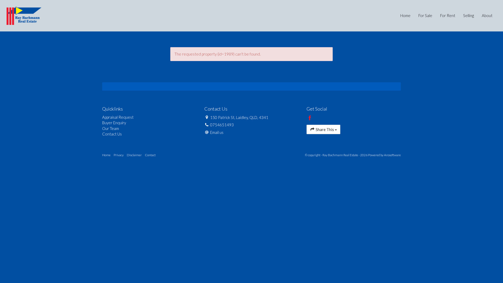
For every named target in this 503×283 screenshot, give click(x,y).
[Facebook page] (310, 118)
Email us (216, 132)
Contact (150, 155)
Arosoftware (392, 155)
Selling (468, 15)
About (487, 15)
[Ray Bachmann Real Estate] (24, 15)
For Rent (447, 15)
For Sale (425, 15)
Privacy (119, 155)
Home (405, 15)
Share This (325, 129)
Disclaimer (134, 155)
